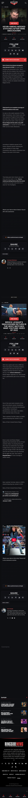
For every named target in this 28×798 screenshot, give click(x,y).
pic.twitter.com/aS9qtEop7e (10, 495)
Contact (11, 774)
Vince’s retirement (15, 372)
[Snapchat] (14, 54)
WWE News (14, 23)
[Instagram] (10, 54)
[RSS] (16, 767)
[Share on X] (8, 248)
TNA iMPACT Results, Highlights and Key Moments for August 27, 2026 (7, 722)
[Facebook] (5, 50)
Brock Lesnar (6, 602)
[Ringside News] (14, 3)
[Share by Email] (22, 248)
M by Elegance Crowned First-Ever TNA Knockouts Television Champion (7, 713)
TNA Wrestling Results (6, 719)
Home (2, 302)
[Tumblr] (19, 763)
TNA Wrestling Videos (6, 702)
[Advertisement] (12, 166)
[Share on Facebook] (5, 248)
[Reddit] (17, 54)
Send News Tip (5, 770)
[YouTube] (22, 50)
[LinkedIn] (15, 50)
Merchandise (22, 770)
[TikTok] (12, 767)
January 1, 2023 (7, 501)
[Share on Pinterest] (15, 248)
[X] (8, 50)
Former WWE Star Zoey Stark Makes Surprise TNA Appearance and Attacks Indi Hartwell (7, 705)
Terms (18, 778)
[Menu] (3, 3)
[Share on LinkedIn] (12, 248)
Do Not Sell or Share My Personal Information (14, 785)
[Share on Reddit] (19, 248)
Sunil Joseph (7, 333)
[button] (25, 3)
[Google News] (12, 50)
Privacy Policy (12, 777)
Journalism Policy (20, 774)
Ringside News (7, 455)
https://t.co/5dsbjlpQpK (12, 493)
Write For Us (14, 770)
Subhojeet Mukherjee (7, 34)
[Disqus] (14, 667)
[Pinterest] (19, 50)
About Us (5, 774)
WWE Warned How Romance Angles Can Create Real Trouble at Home (7, 730)
